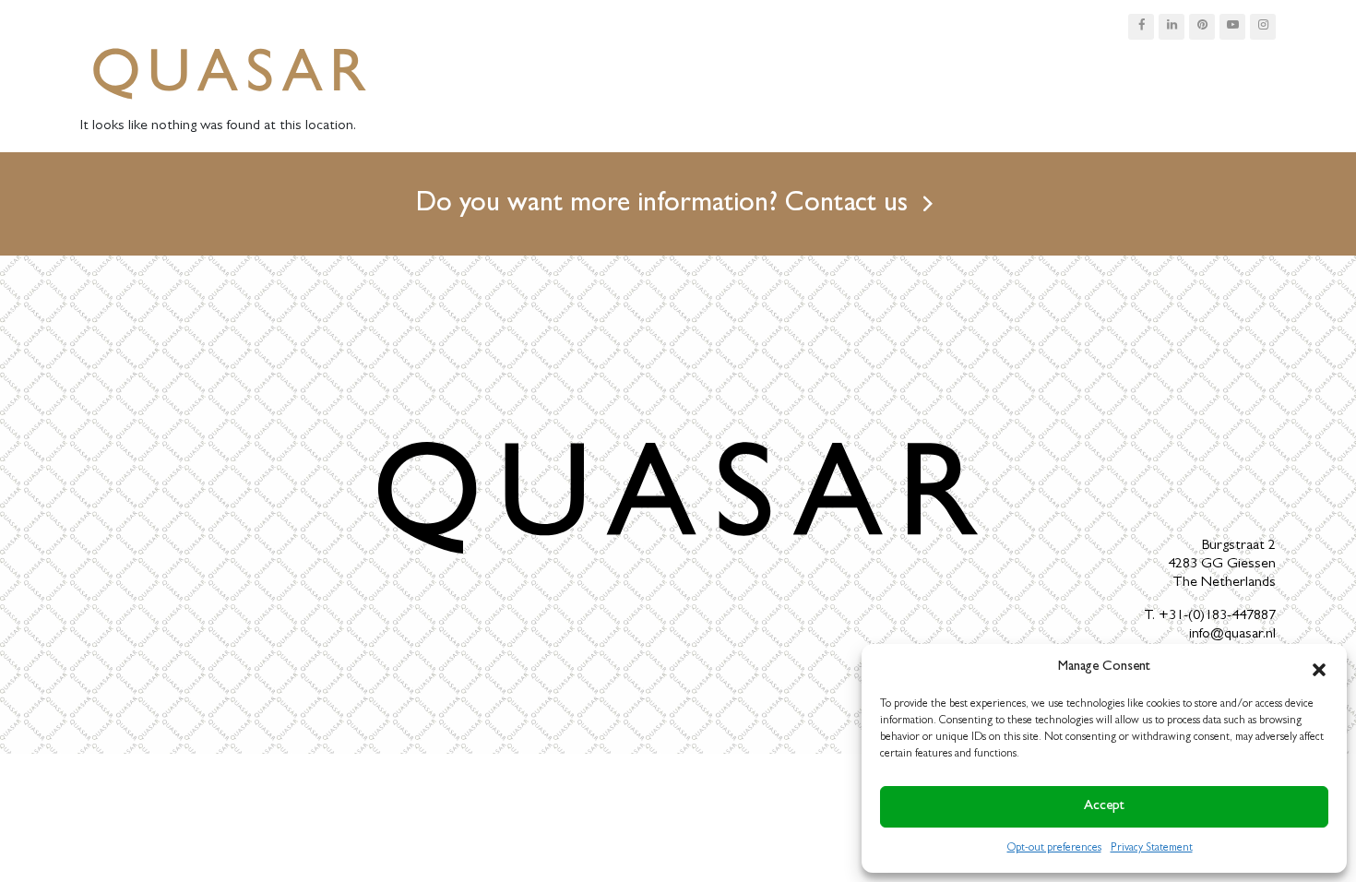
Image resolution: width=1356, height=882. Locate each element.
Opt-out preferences (1054, 848)
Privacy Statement (1152, 848)
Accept (1104, 807)
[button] (1319, 668)
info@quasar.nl (1232, 634)
